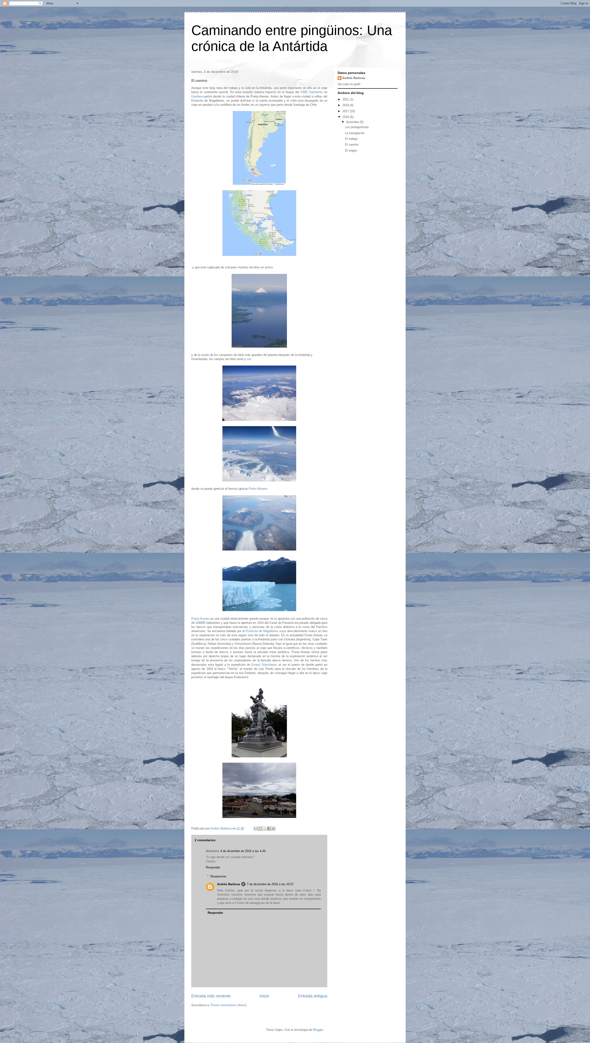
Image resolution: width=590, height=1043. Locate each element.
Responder (213, 867)
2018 (346, 105)
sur (249, 359)
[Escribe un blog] (260, 828)
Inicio (264, 996)
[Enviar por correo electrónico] (256, 828)
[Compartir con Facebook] (269, 828)
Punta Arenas (200, 618)
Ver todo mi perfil (349, 84)
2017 (346, 111)
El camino (351, 144)
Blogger (318, 1029)
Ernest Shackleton (264, 664)
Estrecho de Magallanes (262, 631)
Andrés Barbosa (228, 884)
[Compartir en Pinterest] (273, 828)
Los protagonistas (357, 127)
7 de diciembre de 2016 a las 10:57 (270, 884)
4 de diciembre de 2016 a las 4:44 (243, 851)
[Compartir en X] (264, 828)
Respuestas (218, 876)
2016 (346, 117)
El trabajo (351, 139)
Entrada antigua (312, 996)
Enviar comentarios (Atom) (228, 1005)
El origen (351, 150)
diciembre (353, 122)
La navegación (354, 133)
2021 (346, 99)
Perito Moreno (258, 488)
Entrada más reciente (211, 996)
